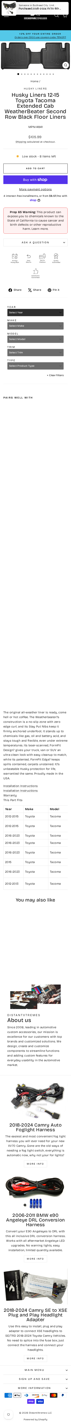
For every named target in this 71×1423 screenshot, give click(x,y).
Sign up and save (34, 1379)
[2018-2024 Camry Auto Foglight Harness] (35, 1101)
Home (34, 81)
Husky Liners (35, 88)
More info (35, 1163)
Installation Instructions (20, 786)
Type (11, 360)
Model (13, 333)
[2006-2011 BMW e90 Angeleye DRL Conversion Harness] (35, 1192)
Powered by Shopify (35, 1419)
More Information (34, 1388)
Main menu (34, 1370)
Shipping (21, 141)
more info (35, 1358)
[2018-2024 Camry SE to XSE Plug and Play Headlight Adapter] (35, 1286)
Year (11, 307)
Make (12, 320)
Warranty (10, 795)
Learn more (40, 229)
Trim (11, 347)
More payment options (35, 189)
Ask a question (35, 242)
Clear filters (55, 375)
